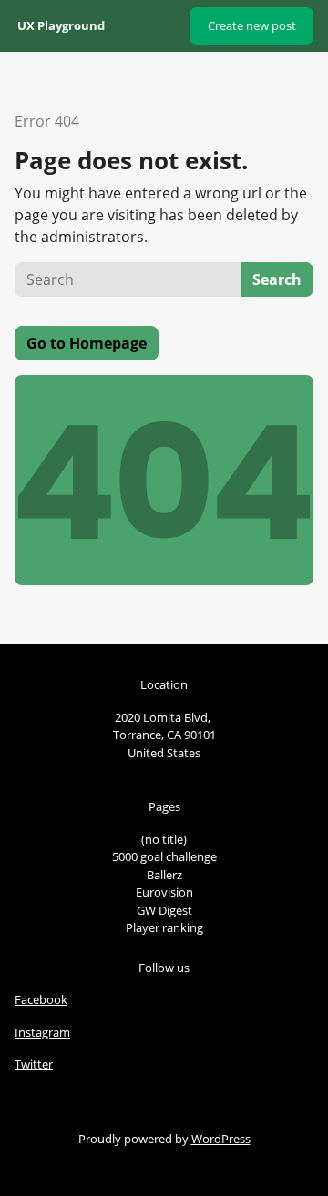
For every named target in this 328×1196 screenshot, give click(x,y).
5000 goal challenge (164, 856)
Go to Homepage (86, 343)
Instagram (42, 1032)
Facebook (41, 999)
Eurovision (164, 892)
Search (277, 279)
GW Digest (164, 910)
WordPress (221, 1138)
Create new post (252, 25)
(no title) (164, 839)
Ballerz (164, 875)
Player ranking (164, 927)
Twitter (34, 1064)
